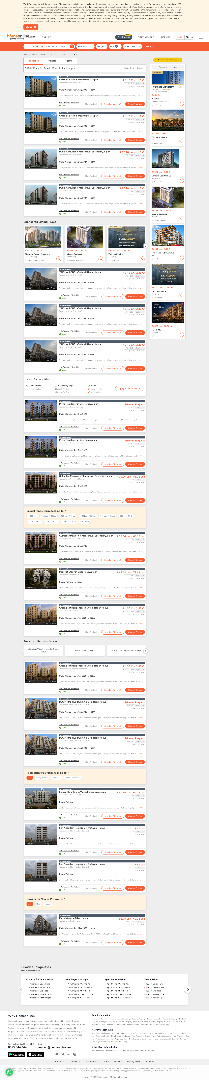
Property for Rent (62, 392)
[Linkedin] (69, 1054)
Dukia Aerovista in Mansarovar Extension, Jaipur (84, 151)
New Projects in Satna (137, 1039)
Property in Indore (115, 1019)
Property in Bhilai (147, 1024)
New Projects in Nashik (100, 1036)
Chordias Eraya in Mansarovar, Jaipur (78, 79)
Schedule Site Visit (112, 104)
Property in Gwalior (116, 1022)
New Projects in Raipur (158, 1033)
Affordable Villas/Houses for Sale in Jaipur (43, 650)
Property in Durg (162, 1024)
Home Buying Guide (113, 1050)
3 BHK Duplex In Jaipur (85, 650)
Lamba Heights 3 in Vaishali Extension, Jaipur (83, 792)
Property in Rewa (178, 1022)
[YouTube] (57, 1054)
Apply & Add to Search (129, 388)
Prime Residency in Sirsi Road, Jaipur (78, 404)
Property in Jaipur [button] (37, 54)
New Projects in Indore (120, 1033)
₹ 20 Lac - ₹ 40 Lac (68, 516)
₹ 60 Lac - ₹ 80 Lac (107, 516)
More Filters (130, 46)
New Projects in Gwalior (141, 1036)
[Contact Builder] (181, 103)
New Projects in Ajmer (100, 1039)
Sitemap (150, 1061)
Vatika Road (35, 386)
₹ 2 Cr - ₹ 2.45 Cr (68, 522)
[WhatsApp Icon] (9, 1072)
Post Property (124, 37)
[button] (54, 54)
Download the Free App (167, 60)
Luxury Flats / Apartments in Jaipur (126, 650)
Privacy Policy (133, 1061)
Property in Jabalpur (99, 1022)
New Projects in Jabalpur (120, 1036)
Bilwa (93, 386)
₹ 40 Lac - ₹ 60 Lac (87, 516)
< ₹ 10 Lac (32, 516)
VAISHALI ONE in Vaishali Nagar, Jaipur (80, 272)
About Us (59, 1061)
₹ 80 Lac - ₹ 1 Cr (126, 516)
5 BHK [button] (72, 54)
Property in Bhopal (99, 1019)
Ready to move (42, 778)
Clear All (149, 46)
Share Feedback (91, 104)
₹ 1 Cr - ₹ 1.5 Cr (34, 522)
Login (179, 37)
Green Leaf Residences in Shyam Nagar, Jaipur (83, 607)
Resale (47, 904)
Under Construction (73, 778)
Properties (33, 60)
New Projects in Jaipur (139, 1033)
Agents (68, 60)
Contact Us (75, 1061)
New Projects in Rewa (119, 1039)
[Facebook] (51, 1054)
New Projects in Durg (118, 1042)
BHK (113, 46)
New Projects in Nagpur (178, 1033)
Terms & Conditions (112, 1061)
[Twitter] (63, 1054)
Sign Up (189, 37)
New (38, 904)
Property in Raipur (145, 1019)
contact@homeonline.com (55, 1047)
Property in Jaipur (130, 1019)
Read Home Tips (98, 1050)
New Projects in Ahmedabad (159, 1039)
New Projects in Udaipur (162, 1036)
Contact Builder (135, 104)
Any (29, 778)
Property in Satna (98, 1024)
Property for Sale (33, 389)
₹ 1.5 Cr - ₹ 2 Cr (51, 522)
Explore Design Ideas (131, 1050)
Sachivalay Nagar (66, 386)
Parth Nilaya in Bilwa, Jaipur (74, 918)
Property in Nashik (177, 1019)
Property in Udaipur (133, 1022)
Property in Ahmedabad (116, 1024)
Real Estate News (148, 1050)
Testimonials (92, 1061)
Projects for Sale (94, 392)
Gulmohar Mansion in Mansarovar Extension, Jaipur (86, 476)
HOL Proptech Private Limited (70, 102)
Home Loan (165, 37)
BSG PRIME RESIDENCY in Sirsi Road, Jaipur (82, 701)
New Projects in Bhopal (101, 1033)
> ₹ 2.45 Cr (84, 522)
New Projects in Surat (179, 1039)
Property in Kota (148, 1022)
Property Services (144, 37)
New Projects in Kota (181, 1036)
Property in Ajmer (163, 1022)
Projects (51, 60)
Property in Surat (133, 1024)
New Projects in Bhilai (100, 1042)
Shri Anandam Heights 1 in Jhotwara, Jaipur (82, 828)
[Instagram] (74, 1054)
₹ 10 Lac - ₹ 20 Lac (48, 516)
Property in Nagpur (161, 1019)
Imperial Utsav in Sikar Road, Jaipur (78, 571)
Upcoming (57, 778)
